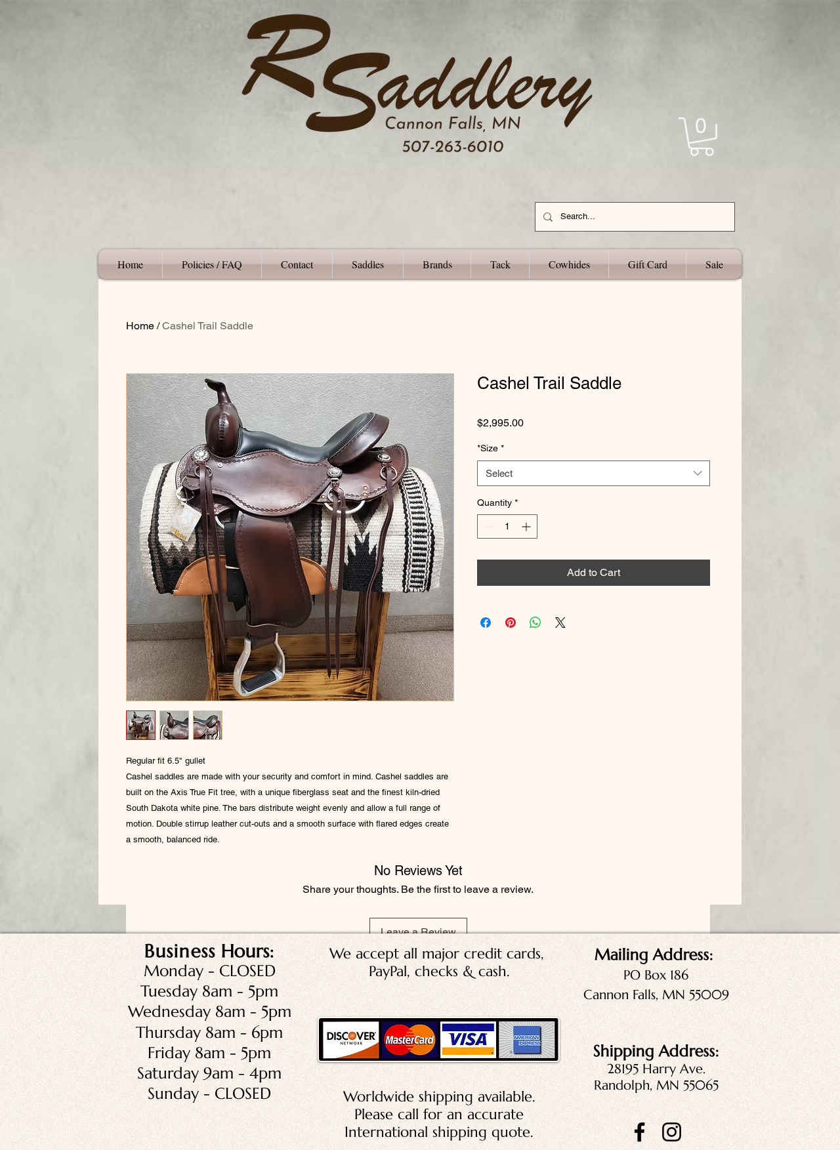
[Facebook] (639, 1132)
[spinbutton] (507, 526)
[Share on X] (560, 622)
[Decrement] (487, 526)
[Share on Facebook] (486, 622)
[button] (701, 136)
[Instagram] (671, 1132)
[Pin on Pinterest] (510, 622)
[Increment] (527, 526)
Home (140, 325)
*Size (490, 448)
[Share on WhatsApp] (535, 622)
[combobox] (593, 473)
